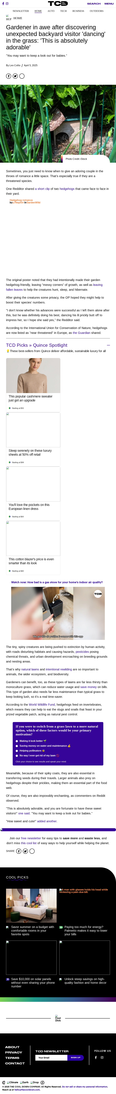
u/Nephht (18, 203)
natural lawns (30, 669)
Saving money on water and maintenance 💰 (45, 746)
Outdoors (96, 11)
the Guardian (81, 332)
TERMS (12, 1058)
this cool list (29, 843)
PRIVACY (13, 1052)
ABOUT (12, 1047)
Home (38, 11)
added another (46, 821)
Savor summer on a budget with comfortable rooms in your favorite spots (32, 930)
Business (78, 11)
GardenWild (33, 203)
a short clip (42, 188)
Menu (109, 3)
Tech (63, 11)
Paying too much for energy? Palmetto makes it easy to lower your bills (85, 930)
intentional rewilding (59, 669)
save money (88, 687)
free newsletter (31, 838)
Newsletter (21, 11)
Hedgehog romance (21, 200)
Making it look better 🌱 (32, 741)
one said (24, 813)
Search (94, 3)
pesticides (82, 651)
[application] (58, 613)
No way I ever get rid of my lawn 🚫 (39, 755)
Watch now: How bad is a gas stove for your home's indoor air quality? (57, 582)
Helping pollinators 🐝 (32, 750)
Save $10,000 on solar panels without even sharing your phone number (33, 982)
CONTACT (15, 1063)
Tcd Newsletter (51, 1051)
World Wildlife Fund (42, 704)
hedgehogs (67, 188)
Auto (51, 11)
